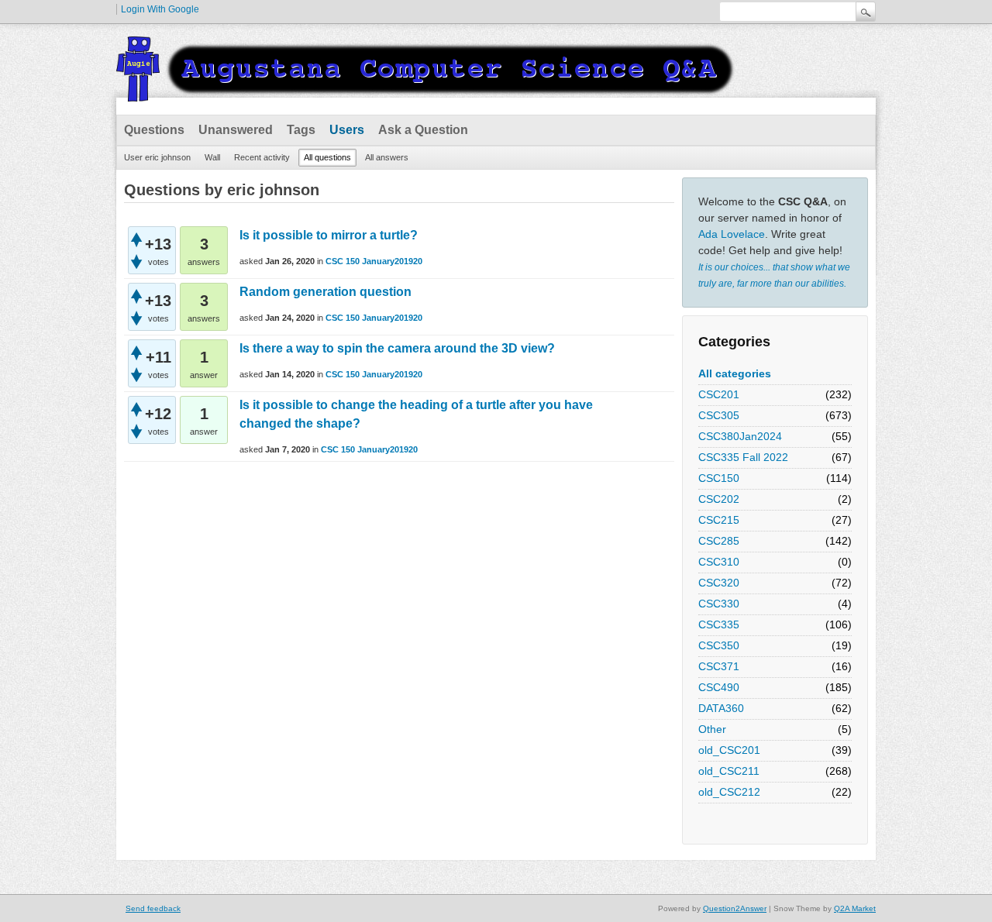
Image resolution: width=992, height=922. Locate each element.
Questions (154, 129)
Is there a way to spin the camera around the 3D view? (397, 348)
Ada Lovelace (731, 234)
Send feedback (153, 908)
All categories (734, 373)
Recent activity (262, 157)
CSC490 (718, 687)
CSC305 (718, 415)
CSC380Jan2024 (740, 436)
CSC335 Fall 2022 (743, 457)
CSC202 (718, 499)
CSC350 (718, 645)
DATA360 (721, 708)
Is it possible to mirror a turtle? (328, 235)
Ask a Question (423, 129)
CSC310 (718, 562)
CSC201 (718, 394)
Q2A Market (855, 908)
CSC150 (718, 478)
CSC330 (718, 603)
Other (712, 729)
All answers (386, 157)
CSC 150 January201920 (374, 261)
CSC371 (718, 666)
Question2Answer (734, 908)
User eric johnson (157, 157)
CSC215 (718, 520)
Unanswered (235, 129)
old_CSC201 (729, 750)
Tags (301, 129)
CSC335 (718, 624)
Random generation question (325, 291)
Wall (212, 157)
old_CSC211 (729, 771)
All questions (327, 157)
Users (346, 129)
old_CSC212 (729, 792)
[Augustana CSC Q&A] (426, 92)
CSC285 (718, 541)
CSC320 (718, 582)
